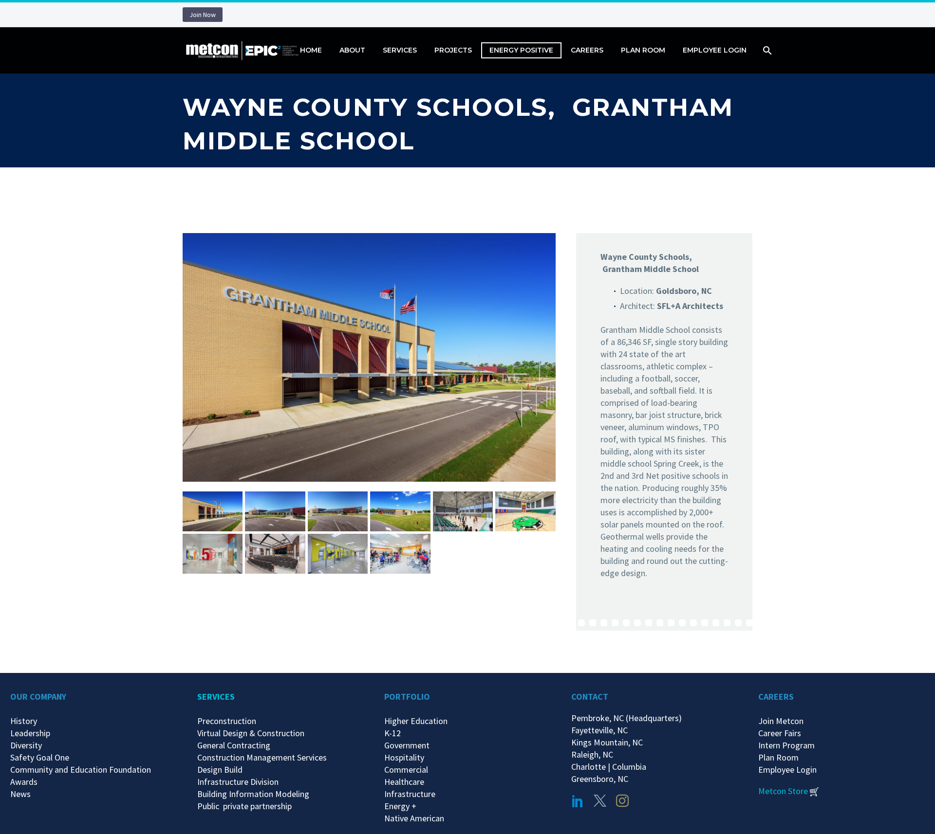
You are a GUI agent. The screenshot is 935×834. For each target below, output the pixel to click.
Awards (23, 781)
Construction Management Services (262, 757)
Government (407, 745)
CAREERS (776, 696)
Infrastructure (409, 793)
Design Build (220, 769)
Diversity (26, 745)
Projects (453, 50)
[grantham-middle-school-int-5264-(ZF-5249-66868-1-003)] (275, 554)
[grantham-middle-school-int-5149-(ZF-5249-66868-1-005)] (463, 511)
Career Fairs (779, 733)
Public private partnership (244, 806)
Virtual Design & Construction (250, 733)
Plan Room (643, 50)
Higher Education (416, 720)
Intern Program (786, 745)
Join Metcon (781, 720)
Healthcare (404, 781)
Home (311, 50)
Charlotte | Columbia (608, 766)
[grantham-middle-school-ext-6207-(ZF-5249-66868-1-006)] (400, 511)
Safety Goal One (39, 757)
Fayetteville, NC (601, 730)
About (352, 50)
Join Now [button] (202, 14)
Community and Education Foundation (80, 769)
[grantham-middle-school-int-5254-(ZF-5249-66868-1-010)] (213, 554)
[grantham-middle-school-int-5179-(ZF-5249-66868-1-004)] (525, 511)
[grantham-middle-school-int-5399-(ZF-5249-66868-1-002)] (338, 554)
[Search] (766, 50)
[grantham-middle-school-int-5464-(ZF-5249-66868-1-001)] (400, 554)
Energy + (400, 806)
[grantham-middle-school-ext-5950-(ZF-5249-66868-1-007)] (338, 511)
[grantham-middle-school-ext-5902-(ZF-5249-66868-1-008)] (275, 511)
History (23, 720)
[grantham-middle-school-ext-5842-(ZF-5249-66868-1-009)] (213, 511)
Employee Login (715, 50)
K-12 (392, 733)
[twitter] (600, 801)
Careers (587, 50)
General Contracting (233, 745)
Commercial (406, 769)
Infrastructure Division (238, 781)
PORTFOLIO (407, 696)
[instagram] (622, 801)
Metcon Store (783, 791)
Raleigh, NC (592, 754)
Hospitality (404, 757)
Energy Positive (521, 50)
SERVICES (216, 696)
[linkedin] (577, 801)
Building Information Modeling (253, 793)
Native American (414, 818)
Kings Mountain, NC (609, 742)
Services (400, 50)
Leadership (30, 733)
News (20, 793)
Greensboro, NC (599, 778)
